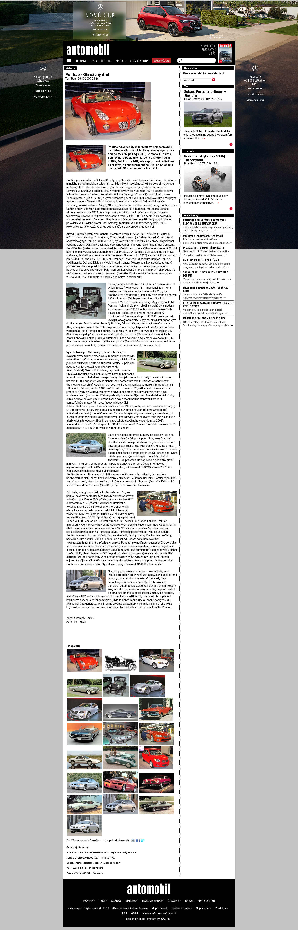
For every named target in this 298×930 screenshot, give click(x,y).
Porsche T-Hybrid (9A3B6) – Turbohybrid (206, 158)
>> (203, 138)
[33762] (156, 671)
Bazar (189, 900)
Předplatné (209, 49)
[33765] (147, 696)
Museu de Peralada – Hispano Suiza (204, 318)
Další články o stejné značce (83, 840)
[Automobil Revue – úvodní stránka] (92, 69)
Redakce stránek (182, 908)
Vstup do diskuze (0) (116, 840)
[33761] (121, 671)
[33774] (156, 768)
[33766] (85, 720)
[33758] (85, 671)
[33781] (84, 835)
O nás (212, 53)
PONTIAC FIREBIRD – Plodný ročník (85, 867)
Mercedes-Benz (139, 61)
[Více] (231, 145)
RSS (124, 913)
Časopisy (174, 900)
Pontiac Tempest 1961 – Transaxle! (85, 873)
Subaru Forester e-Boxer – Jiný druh (205, 94)
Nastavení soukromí (154, 913)
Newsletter (208, 45)
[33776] (121, 792)
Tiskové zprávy (153, 900)
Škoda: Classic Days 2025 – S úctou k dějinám (205, 273)
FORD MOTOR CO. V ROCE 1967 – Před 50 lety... (90, 857)
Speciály (121, 61)
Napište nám (203, 908)
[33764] (116, 696)
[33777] (156, 792)
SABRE (165, 919)
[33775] (85, 792)
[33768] (156, 720)
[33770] (121, 744)
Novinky (81, 61)
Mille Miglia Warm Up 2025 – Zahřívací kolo (206, 288)
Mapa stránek (159, 908)
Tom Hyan (71, 78)
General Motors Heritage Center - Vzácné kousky (93, 862)
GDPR (134, 913)
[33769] (85, 744)
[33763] (85, 696)
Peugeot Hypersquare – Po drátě (203, 235)
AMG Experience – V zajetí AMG (201, 260)
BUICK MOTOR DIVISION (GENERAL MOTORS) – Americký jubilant (101, 852)
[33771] (156, 744)
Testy (93, 61)
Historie (106, 61)
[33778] (85, 813)
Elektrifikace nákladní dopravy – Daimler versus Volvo (208, 304)
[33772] (85, 768)
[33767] (121, 720)
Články (116, 900)
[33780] (156, 813)
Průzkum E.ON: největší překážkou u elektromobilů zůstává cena (204, 221)
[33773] (121, 768)
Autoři (172, 913)
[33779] (121, 813)
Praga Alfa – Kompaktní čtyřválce (204, 248)
